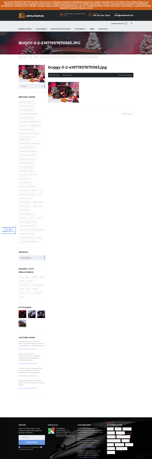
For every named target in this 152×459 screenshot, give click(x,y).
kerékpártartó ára (25, 178)
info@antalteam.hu (123, 15)
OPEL (28, 289)
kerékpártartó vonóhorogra (28, 175)
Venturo (39, 218)
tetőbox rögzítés (38, 202)
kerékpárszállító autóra (27, 147)
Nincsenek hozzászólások (29, 349)
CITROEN (34, 277)
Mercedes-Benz (24, 190)
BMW (27, 277)
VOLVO (22, 296)
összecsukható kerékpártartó (29, 241)
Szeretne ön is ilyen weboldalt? (8, 229)
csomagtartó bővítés (34, 125)
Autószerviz (41, 29)
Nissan (22, 289)
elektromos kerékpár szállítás (29, 133)
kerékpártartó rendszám (27, 159)
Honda (42, 277)
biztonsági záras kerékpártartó (29, 121)
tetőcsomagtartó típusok (27, 214)
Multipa (34, 190)
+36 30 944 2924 (101, 15)
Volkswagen (38, 292)
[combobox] (32, 257)
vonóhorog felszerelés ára (28, 222)
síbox (40, 194)
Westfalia (39, 237)
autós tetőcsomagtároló (27, 117)
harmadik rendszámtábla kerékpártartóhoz (27, 138)
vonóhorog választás (26, 237)
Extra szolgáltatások (60, 29)
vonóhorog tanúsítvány (27, 233)
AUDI (21, 277)
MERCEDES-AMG (25, 285)
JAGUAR (30, 281)
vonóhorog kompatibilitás (28, 225)
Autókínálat (80, 29)
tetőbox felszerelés (26, 198)
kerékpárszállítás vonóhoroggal (30, 143)
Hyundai (22, 281)
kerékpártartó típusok (26, 167)
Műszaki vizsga (25, 29)
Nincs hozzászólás (126, 75)
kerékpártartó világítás (27, 171)
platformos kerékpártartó (28, 194)
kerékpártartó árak (26, 182)
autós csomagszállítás (27, 110)
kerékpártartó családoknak (28, 151)
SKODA (22, 292)
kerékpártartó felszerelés (28, 155)
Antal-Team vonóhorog (27, 106)
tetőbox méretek (25, 202)
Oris (41, 190)
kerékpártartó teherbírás (27, 163)
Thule (32, 218)
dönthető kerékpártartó (27, 129)
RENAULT (35, 289)
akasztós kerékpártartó (27, 102)
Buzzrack (22, 125)
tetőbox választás (25, 206)
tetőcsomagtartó (25, 210)
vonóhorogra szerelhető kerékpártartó (32, 229)
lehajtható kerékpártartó (27, 186)
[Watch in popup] (22, 314)
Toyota (29, 292)
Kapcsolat (103, 29)
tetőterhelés (23, 218)
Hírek (92, 29)
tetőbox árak (38, 206)
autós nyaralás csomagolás (28, 113)
